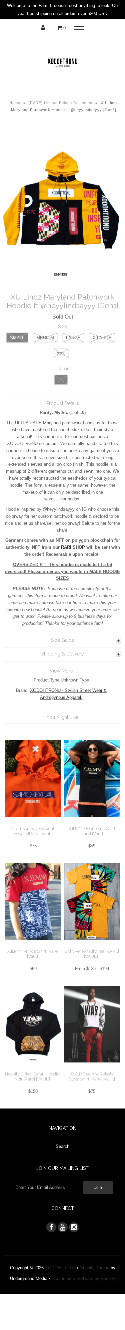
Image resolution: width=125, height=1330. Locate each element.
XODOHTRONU (60, 1267)
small (17, 337)
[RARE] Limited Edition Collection (60, 103)
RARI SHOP (73, 547)
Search (62, 1146)
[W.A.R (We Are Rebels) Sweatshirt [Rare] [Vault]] (92, 1067)
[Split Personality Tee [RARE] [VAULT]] (92, 945)
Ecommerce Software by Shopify (83, 1278)
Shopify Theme (94, 1267)
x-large (102, 337)
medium (45, 337)
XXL (61, 353)
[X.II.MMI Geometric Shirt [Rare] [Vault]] (92, 822)
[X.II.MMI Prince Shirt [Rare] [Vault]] (33, 945)
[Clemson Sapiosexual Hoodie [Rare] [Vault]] (33, 822)
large (73, 337)
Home (14, 103)
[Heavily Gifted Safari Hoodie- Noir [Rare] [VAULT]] (33, 1067)
